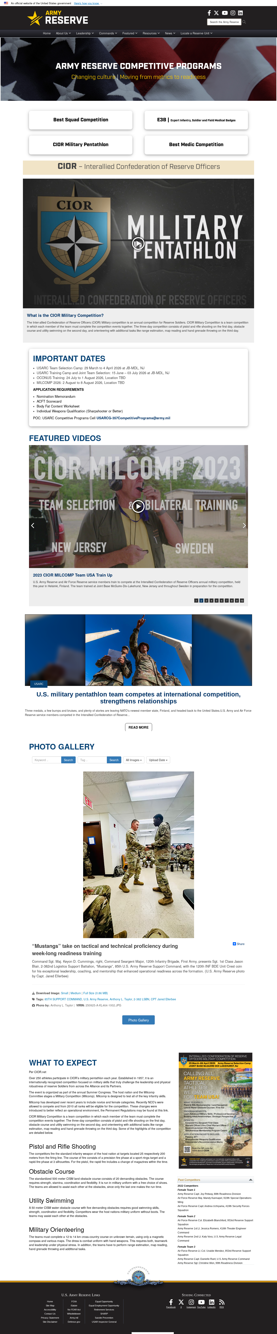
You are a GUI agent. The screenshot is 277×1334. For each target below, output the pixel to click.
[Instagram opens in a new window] (233, 12)
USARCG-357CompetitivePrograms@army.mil (133, 417)
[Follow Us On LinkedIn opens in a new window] (211, 1303)
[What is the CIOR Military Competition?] (138, 243)
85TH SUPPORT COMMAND (63, 999)
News (168, 33)
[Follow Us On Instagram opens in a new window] (191, 1303)
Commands (106, 33)
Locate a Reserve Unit (195, 33)
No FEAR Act (74, 1309)
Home (47, 33)
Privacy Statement (50, 1318)
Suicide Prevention (104, 1318)
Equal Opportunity (104, 1301)
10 (242, 600)
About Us (62, 33)
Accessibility (50, 1309)
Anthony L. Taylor (121, 999)
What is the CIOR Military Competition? (65, 315)
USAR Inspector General (104, 1322)
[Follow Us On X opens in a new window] (181, 1303)
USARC (38, 684)
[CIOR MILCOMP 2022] (138, 506)
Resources (150, 33)
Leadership (83, 33)
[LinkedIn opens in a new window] (240, 12)
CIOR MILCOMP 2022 (53, 575)
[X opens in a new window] (216, 12)
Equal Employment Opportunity (104, 1305)
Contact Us (50, 1313)
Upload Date (157, 760)
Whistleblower (74, 1313)
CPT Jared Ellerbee (163, 999)
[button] (88, 3)
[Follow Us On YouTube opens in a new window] (201, 1303)
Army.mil (74, 1318)
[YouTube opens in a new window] (225, 12)
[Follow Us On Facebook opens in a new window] (171, 1303)
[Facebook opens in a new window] (209, 12)
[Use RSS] (222, 1303)
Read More (139, 727)
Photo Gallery (138, 1020)
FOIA (74, 1301)
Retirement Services (104, 1309)
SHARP (104, 1313)
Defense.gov (74, 1322)
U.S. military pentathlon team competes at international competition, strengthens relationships (139, 698)
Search (68, 760)
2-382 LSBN (141, 999)
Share (241, 943)
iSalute (74, 1305)
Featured (128, 33)
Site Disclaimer (50, 1322)
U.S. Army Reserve (96, 999)
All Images (133, 760)
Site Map (50, 1305)
